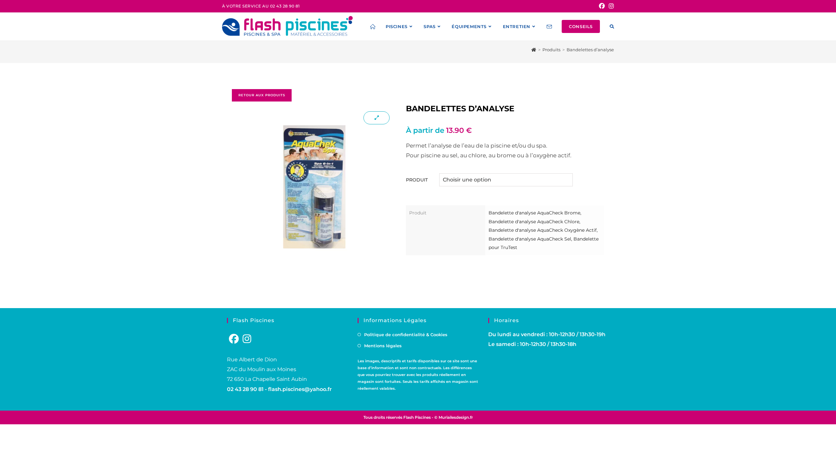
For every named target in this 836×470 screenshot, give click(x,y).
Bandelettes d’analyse (590, 49)
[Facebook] (234, 339)
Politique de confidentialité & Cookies (405, 334)
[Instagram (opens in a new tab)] (610, 6)
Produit (417, 180)
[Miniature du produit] (376, 117)
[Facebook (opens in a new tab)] (602, 6)
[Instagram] (247, 339)
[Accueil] (533, 49)
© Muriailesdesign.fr (453, 417)
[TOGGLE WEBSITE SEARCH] (612, 26)
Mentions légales (383, 345)
